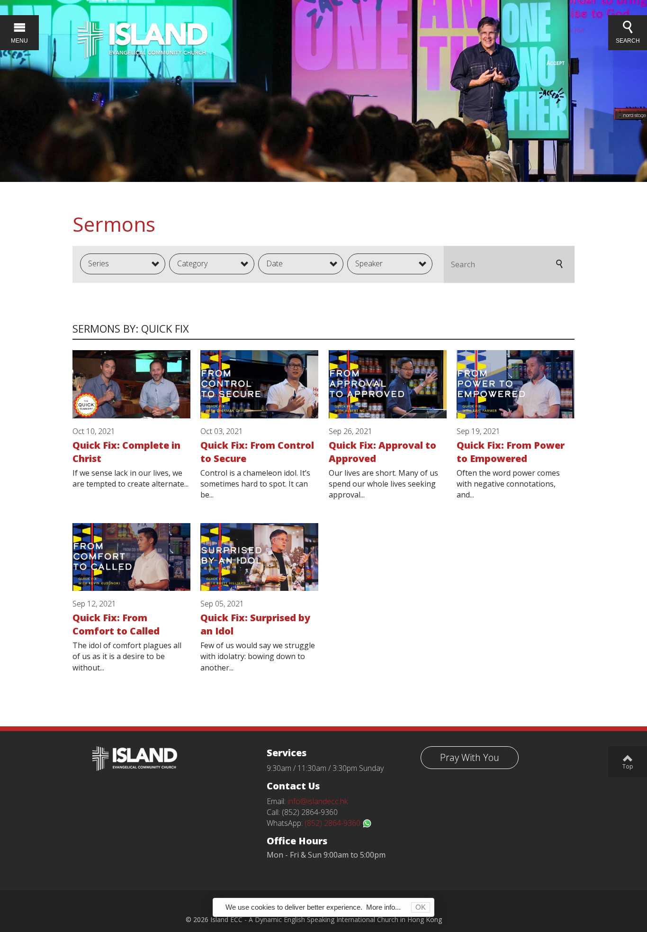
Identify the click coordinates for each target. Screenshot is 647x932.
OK (420, 907)
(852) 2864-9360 (333, 823)
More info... (383, 907)
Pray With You (469, 757)
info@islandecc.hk (318, 801)
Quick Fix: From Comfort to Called (116, 624)
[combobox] (122, 263)
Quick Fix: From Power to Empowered (511, 452)
